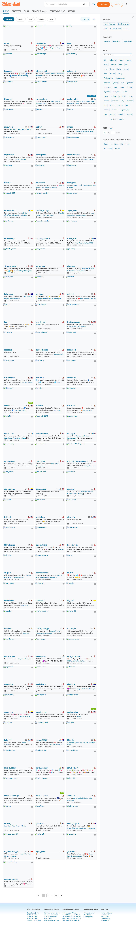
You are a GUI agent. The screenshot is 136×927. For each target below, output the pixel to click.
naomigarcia (41, 712)
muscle (120, 105)
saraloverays (9, 238)
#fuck (52, 215)
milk (115, 87)
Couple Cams (105, 918)
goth (125, 92)
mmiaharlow (9, 656)
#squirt (18, 159)
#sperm (19, 438)
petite (112, 114)
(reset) (109, 128)
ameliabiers (41, 684)
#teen (47, 48)
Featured (8, 19)
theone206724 (42, 740)
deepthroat (120, 78)
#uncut (77, 103)
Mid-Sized (116, 42)
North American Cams (52, 913)
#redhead (58, 631)
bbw (105, 74)
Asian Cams (48, 918)
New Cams (87, 915)
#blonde (14, 76)
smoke (106, 110)
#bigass (59, 48)
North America (109, 24)
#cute (78, 131)
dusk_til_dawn (42, 796)
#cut (50, 744)
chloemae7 (9, 406)
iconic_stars (72, 238)
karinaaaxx (40, 183)
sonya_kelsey (72, 768)
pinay (122, 87)
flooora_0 (8, 99)
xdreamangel (41, 71)
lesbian (113, 96)
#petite (45, 103)
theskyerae (40, 461)
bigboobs (112, 60)
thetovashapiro (73, 322)
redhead (122, 96)
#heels (85, 185)
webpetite (71, 378)
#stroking (87, 101)
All (84, 4)
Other (126, 28)
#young (25, 76)
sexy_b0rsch (41, 322)
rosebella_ (8, 350)
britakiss (39, 406)
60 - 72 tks (108, 149)
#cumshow (70, 800)
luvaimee (8, 71)
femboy (130, 101)
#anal (62, 73)
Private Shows (89, 913)
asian (106, 65)
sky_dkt (70, 601)
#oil (48, 215)
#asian (58, 73)
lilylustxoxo (9, 155)
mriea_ (7, 43)
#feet (92, 101)
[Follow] (32, 26)
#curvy (52, 631)
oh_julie (7, 573)
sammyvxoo (72, 433)
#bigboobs (53, 48)
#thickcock (91, 466)
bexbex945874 (42, 433)
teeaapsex (40, 601)
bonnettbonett (42, 573)
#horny (77, 436)
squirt (129, 60)
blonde (112, 105)
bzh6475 (8, 740)
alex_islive (71, 517)
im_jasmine (40, 266)
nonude (121, 114)
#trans (53, 73)
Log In (117, 4)
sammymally (9, 461)
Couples (41, 19)
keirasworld (41, 43)
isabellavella (72, 545)
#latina (69, 271)
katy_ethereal (42, 350)
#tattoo (75, 828)
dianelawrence (73, 155)
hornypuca (71, 183)
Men (30, 19)
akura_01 (71, 796)
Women (20, 19)
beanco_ (7, 823)
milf (126, 65)
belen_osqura (73, 823)
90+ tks (117, 149)
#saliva (22, 716)
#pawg (86, 828)
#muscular (80, 101)
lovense (114, 110)
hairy (119, 69)
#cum (6, 577)
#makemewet (24, 605)
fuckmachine (108, 78)
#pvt (9, 826)
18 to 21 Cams (32, 915)
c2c (127, 105)
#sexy (74, 438)
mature (113, 65)
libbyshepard (9, 545)
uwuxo (70, 127)
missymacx (8, 127)
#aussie (29, 296)
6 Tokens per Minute (69, 913)
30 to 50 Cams (32, 918)
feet (122, 83)
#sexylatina (28, 659)
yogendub (8, 684)
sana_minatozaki (74, 656)
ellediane (71, 684)
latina (112, 69)
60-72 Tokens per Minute (71, 918)
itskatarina (71, 406)
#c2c (53, 298)
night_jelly (40, 851)
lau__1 (7, 322)
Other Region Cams (51, 915)
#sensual (17, 271)
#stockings (44, 633)
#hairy (86, 466)
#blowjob (70, 187)
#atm (25, 854)
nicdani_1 (40, 378)
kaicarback (71, 350)
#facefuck (7, 215)
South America (123, 24)
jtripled (7, 517)
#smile (83, 271)
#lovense (24, 159)
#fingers (38, 324)
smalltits (107, 83)
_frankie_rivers (10, 266)
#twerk (20, 76)
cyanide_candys (42, 211)
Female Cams (105, 915)
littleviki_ (71, 740)
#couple (24, 129)
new (105, 69)
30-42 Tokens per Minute (71, 917)
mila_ (69, 43)
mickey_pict (72, 99)
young (115, 83)
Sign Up (103, 4)
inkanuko (71, 489)
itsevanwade (41, 489)
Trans (51, 19)
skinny (120, 74)
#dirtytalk (39, 76)
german (130, 83)
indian (131, 96)
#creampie (82, 243)
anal (120, 65)
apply (118, 132)
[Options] (94, 19)
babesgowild (41, 155)
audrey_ (39, 127)
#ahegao (90, 131)
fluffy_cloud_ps (42, 629)
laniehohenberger (12, 796)
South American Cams (51, 920)
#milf (80, 185)
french (129, 114)
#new (56, 101)
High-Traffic (128, 42)
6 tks (105, 144)
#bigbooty (92, 828)
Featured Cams (106, 913)
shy (123, 101)
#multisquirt (76, 271)
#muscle (60, 744)
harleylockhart (42, 768)
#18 (60, 101)
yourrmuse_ (9, 712)
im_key (70, 573)
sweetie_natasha (43, 238)
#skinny (60, 354)
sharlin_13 (71, 629)
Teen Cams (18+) (33, 913)
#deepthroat (91, 185)
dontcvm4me (72, 712)
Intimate (107, 42)
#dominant (70, 103)
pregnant (107, 87)
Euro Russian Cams (50, 917)
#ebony (44, 215)
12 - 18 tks (114, 144)
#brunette (39, 103)
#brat (19, 129)
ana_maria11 (9, 489)
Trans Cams (105, 920)
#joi (43, 577)
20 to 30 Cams (32, 917)
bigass (112, 74)
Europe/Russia (115, 28)
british (129, 87)
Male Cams (105, 917)
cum (105, 114)
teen (126, 69)
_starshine (71, 851)
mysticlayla (40, 517)
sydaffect (40, 823)
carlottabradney (11, 879)
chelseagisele (41, 99)
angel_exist (72, 211)
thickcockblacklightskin (77, 461)
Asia (105, 28)
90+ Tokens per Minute (70, 920)
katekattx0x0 (41, 545)
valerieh (70, 294)
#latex (62, 159)
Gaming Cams (88, 917)
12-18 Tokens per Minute (71, 915)
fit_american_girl (11, 851)
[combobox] (62, 4)
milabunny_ (72, 71)
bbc (105, 105)
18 (105, 60)
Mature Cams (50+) (34, 920)
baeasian (8, 183)
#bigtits (24, 213)
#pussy (18, 826)
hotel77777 (9, 601)
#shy (88, 159)
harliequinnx (9, 378)
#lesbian (38, 215)
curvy (106, 96)
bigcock (107, 92)
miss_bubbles (10, 768)
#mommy (39, 577)
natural (106, 101)
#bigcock (47, 73)
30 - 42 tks (125, 144)
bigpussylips (125, 110)
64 (56, 895)
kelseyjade (8, 294)
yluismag (71, 266)
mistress (115, 101)
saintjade (39, 294)
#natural (38, 187)
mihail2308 (9, 433)
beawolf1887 (9, 211)
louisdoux (8, 629)
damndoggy (41, 656)
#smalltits (83, 131)
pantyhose (116, 92)
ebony (121, 60)
